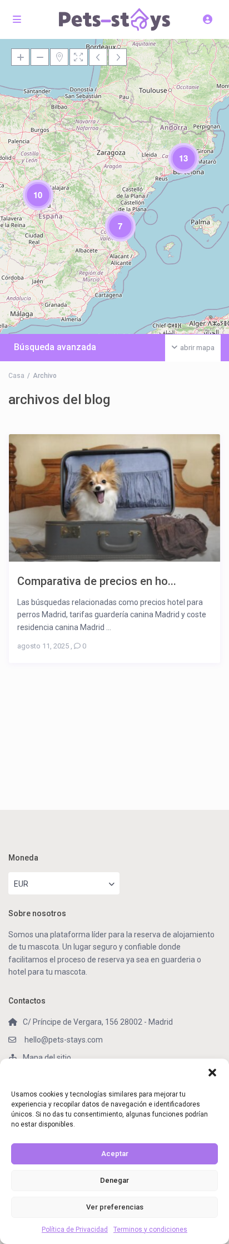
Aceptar (114, 1153)
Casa (16, 376)
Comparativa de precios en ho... (96, 580)
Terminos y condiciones (150, 1229)
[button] (212, 1072)
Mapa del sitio (47, 1057)
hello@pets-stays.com (63, 1039)
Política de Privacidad (75, 1229)
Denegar (114, 1180)
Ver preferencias (114, 1207)
